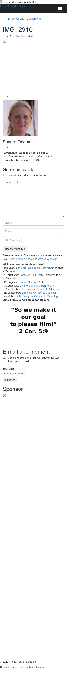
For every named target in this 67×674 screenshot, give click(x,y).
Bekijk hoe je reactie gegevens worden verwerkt (30, 259)
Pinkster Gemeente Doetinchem (36, 267)
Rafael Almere (28, 282)
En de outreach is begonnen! (24, 18)
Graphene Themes (34, 667)
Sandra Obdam (24, 36)
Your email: (9, 368)
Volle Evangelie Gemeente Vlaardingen (38, 296)
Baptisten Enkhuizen (31, 275)
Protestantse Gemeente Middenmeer (42, 289)
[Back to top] (1, 672)
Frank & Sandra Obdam (13, 6)
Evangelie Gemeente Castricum (39, 292)
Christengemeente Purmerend (37, 285)
